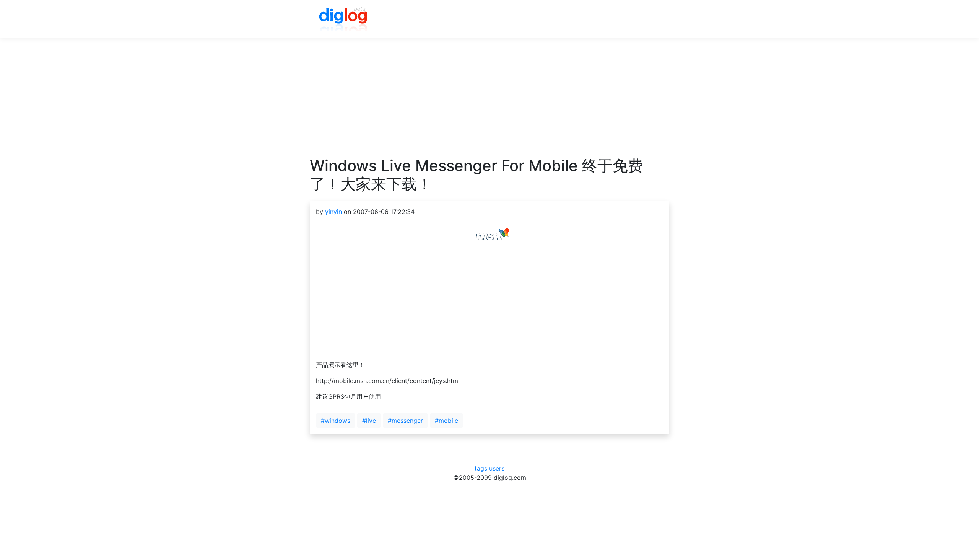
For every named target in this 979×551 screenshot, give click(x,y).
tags (481, 468)
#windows (335, 420)
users (496, 468)
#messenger (405, 420)
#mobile (446, 420)
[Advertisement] (489, 102)
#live (369, 420)
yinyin (333, 211)
